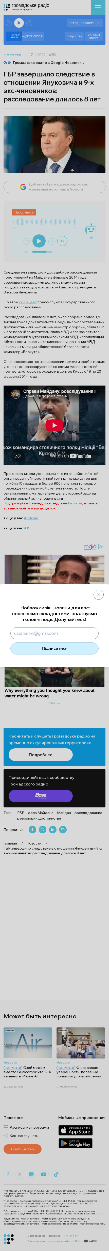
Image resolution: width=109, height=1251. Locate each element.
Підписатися (54, 648)
